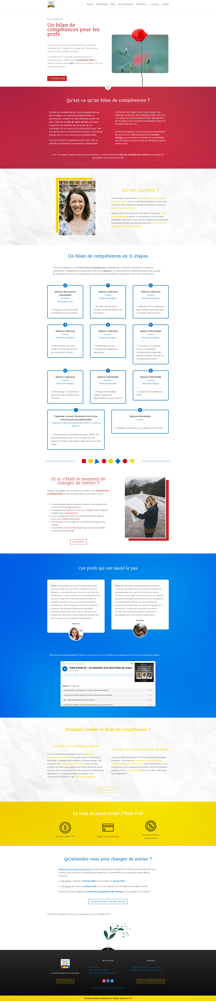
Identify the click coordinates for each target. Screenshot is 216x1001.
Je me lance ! (78, 541)
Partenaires (141, 4)
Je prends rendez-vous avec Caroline (108, 901)
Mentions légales (97, 988)
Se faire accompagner (100, 970)
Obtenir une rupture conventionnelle (147, 967)
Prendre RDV (58, 78)
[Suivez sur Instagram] (104, 980)
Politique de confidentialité (115, 988)
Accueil (90, 4)
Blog (113, 4)
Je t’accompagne (125, 4)
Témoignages (102, 4)
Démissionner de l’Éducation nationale (148, 970)
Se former (95, 967)
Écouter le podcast (65, 981)
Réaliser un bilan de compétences (104, 973)
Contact (165, 4)
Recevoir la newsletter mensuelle (151, 981)
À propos (155, 4)
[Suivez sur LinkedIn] (112, 980)
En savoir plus (108, 789)
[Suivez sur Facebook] (108, 980)
